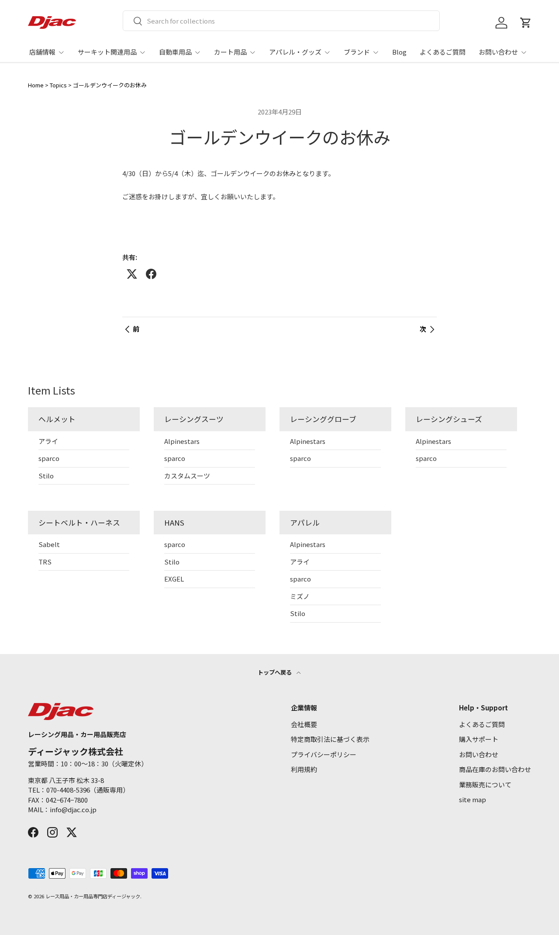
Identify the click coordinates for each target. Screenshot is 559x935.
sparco (48, 458)
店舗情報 (42, 51)
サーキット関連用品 (107, 51)
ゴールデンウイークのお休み (110, 85)
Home (36, 85)
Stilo (46, 475)
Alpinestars (182, 441)
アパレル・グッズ (295, 51)
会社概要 (304, 724)
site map (472, 799)
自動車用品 (175, 51)
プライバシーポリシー (323, 754)
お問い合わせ (498, 51)
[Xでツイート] (131, 274)
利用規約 (304, 769)
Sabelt (49, 544)
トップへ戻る (275, 672)
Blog (399, 51)
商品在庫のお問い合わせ (495, 769)
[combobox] (281, 21)
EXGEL (174, 578)
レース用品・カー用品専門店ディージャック (92, 896)
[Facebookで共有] (151, 274)
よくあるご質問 (443, 51)
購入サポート (478, 739)
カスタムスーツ (187, 475)
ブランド (357, 51)
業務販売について (485, 784)
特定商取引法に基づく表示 (330, 739)
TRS (45, 561)
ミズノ (300, 596)
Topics (58, 85)
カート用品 (230, 51)
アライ (48, 441)
